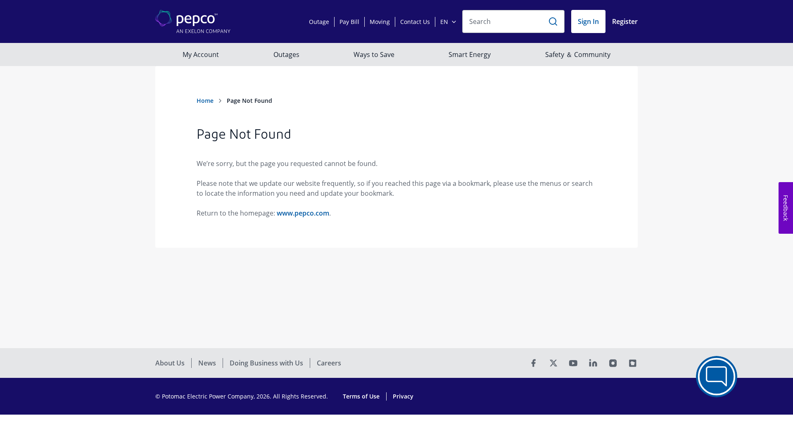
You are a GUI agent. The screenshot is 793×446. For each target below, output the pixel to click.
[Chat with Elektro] (716, 376)
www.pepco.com (303, 213)
